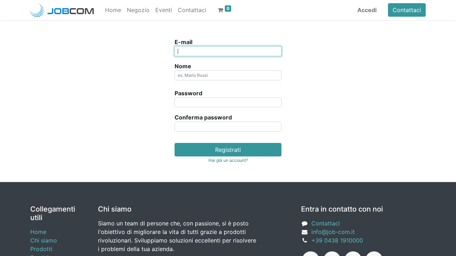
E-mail (183, 42)
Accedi (367, 10)
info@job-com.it (333, 231)
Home (38, 231)
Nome (183, 66)
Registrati (228, 149)
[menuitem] (113, 10)
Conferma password (203, 117)
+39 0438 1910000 (337, 240)
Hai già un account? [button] (228, 160)
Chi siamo (43, 240)
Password (188, 93)
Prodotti (41, 248)
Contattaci (407, 10)
